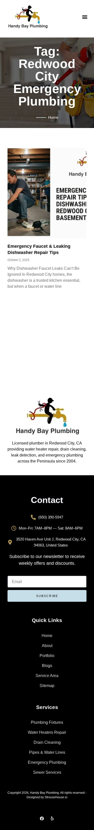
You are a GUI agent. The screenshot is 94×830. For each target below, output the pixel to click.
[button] (85, 17)
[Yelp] (52, 818)
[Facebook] (42, 818)
